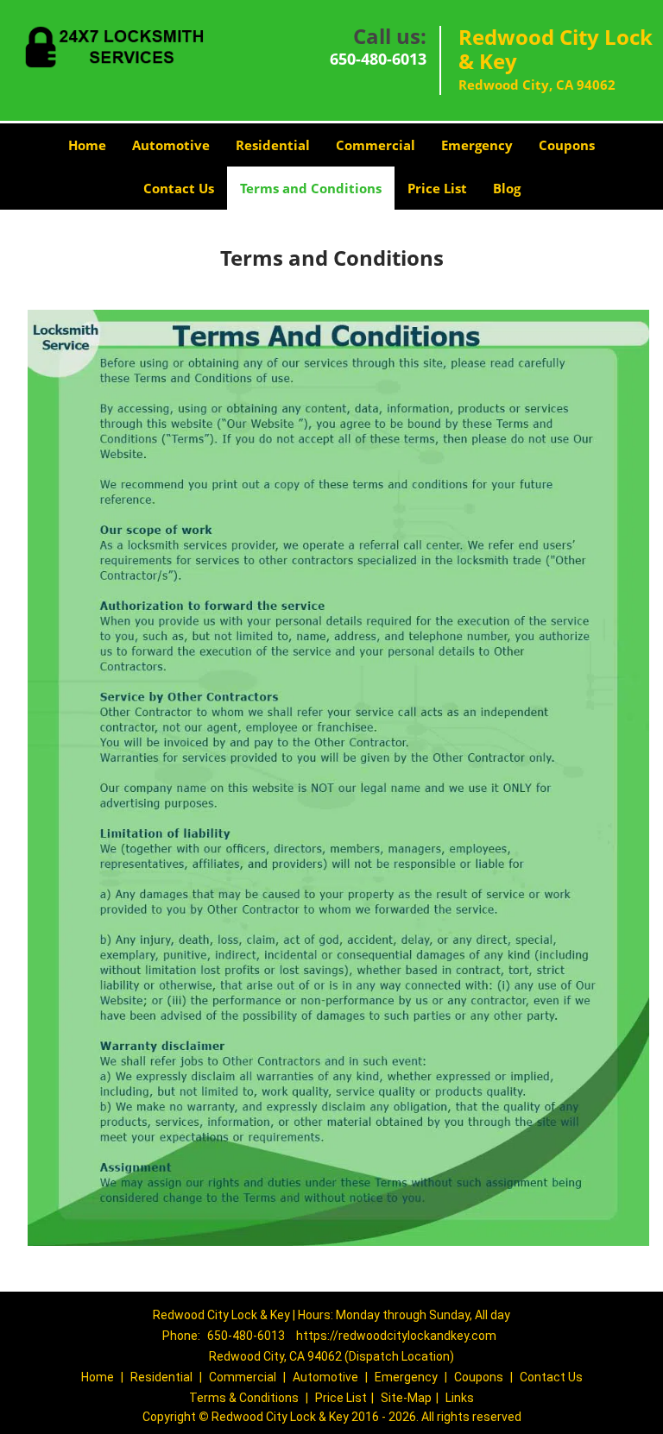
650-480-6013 (378, 58)
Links (459, 1398)
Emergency (477, 145)
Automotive (171, 145)
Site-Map (406, 1398)
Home (87, 145)
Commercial (375, 145)
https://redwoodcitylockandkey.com (396, 1336)
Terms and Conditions (311, 188)
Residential (273, 145)
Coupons (567, 145)
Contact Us (178, 188)
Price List (437, 188)
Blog (507, 188)
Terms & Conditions (244, 1398)
